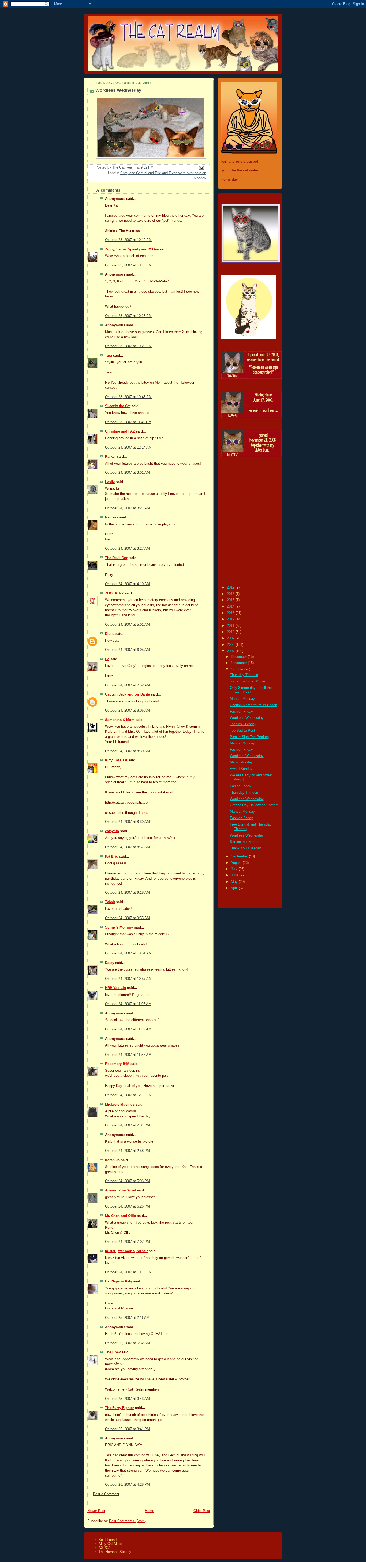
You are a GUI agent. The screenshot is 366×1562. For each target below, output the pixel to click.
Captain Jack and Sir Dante (127, 694)
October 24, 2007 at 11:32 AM (128, 1029)
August (237, 863)
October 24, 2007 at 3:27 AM (127, 549)
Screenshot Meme (244, 842)
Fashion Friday (241, 711)
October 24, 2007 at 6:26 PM (127, 1206)
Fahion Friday (240, 786)
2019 (231, 587)
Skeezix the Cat (117, 406)
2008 (231, 645)
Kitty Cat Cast (116, 760)
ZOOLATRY (114, 593)
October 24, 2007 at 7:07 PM (127, 1242)
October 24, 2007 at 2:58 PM (127, 1151)
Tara (108, 355)
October (237, 669)
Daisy (109, 963)
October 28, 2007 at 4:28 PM (127, 1485)
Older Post (201, 1511)
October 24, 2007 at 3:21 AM (127, 508)
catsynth (112, 831)
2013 (231, 613)
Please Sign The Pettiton (249, 737)
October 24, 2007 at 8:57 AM (127, 847)
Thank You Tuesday (245, 848)
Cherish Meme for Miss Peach (253, 705)
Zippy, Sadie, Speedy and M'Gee (132, 249)
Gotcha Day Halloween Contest (254, 805)
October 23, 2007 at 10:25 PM (128, 316)
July (234, 869)
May (235, 882)
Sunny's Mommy (119, 927)
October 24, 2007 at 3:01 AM (127, 473)
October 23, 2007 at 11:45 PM (128, 422)
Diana (109, 634)
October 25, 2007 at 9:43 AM (127, 1399)
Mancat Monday (242, 699)
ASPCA (105, 1548)
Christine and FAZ (120, 431)
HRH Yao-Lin (115, 988)
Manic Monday (241, 762)
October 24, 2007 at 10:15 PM (128, 1272)
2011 (231, 626)
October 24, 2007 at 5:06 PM (127, 1181)
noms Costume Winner (247, 681)
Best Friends (108, 1540)
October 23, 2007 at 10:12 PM (128, 240)
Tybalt (110, 902)
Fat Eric (111, 856)
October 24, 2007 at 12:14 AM (128, 447)
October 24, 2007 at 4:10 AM (127, 584)
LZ (107, 659)
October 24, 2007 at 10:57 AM (128, 979)
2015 (231, 600)
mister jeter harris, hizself (126, 1251)
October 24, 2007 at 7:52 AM (127, 685)
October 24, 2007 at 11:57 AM (128, 1055)
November (239, 663)
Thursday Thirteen (244, 675)
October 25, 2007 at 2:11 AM (127, 1318)
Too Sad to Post (242, 730)
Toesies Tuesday (243, 724)
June (235, 875)
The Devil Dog (116, 558)
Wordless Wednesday (247, 718)
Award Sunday (241, 769)
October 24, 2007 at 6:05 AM (127, 650)
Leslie (110, 482)
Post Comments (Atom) (127, 1521)
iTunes (143, 813)
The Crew (113, 1352)
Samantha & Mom (120, 720)
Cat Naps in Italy (118, 1281)
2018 (231, 594)
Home (149, 1511)
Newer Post (96, 1511)
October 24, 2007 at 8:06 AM (127, 710)
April (235, 888)
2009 (231, 638)
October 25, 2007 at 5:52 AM (127, 1343)
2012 (231, 619)
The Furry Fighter (119, 1408)
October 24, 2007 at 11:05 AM (128, 1004)
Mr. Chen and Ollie (120, 1216)
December (239, 657)
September (240, 856)
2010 (231, 632)
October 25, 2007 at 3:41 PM (127, 1429)
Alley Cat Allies (110, 1544)
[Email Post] (201, 168)
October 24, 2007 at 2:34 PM (127, 1125)
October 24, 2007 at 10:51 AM (128, 953)
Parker (110, 457)
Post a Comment (106, 1494)
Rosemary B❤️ (117, 1064)
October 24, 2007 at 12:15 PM (128, 1095)
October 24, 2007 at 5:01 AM (127, 625)
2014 (231, 606)
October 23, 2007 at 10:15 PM (128, 265)
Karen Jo (112, 1160)
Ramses (111, 517)
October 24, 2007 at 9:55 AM (127, 918)
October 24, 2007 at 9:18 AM (127, 893)
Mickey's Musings (120, 1104)
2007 (231, 651)
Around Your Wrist (120, 1190)
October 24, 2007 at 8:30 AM (127, 751)
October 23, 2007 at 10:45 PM (128, 397)
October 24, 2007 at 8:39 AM (127, 822)
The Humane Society (115, 1552)
